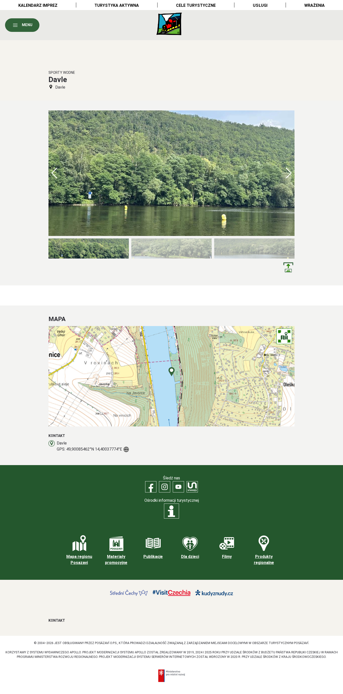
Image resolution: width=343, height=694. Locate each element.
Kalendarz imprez (38, 5)
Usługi (260, 5)
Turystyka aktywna (116, 5)
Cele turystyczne (196, 5)
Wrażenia (314, 5)
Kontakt (56, 620)
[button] (288, 173)
